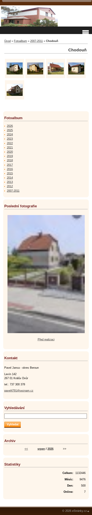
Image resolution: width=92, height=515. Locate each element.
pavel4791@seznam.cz (18, 390)
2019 (10, 156)
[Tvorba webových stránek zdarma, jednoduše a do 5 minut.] (88, 511)
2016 (10, 169)
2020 (10, 151)
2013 (10, 182)
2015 (10, 173)
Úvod (7, 41)
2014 (10, 177)
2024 (10, 134)
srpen (41, 448)
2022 (10, 143)
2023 (10, 138)
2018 (10, 160)
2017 (10, 164)
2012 (10, 186)
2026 (10, 126)
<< (26, 448)
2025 (10, 130)
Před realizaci (46, 339)
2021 (10, 147)
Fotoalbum (20, 41)
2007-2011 (36, 41)
